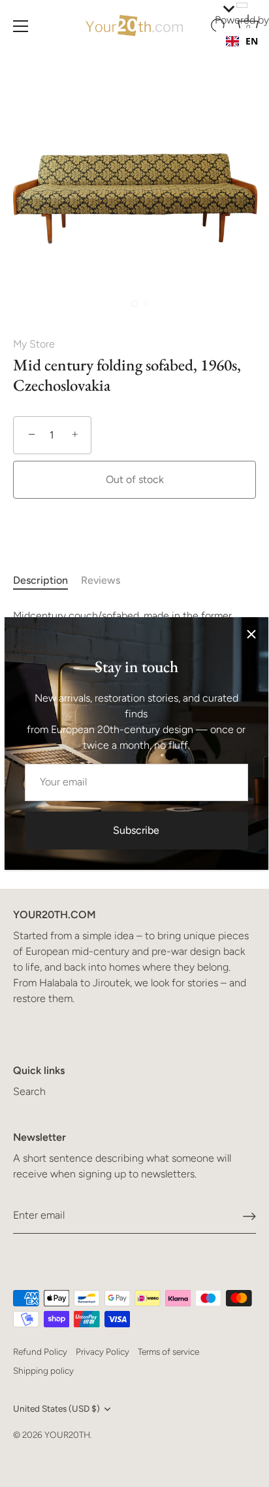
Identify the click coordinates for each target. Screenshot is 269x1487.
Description (40, 580)
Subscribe (136, 830)
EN (251, 41)
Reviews (100, 580)
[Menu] (21, 26)
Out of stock (135, 479)
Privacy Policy (102, 1351)
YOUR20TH (67, 1434)
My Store (34, 344)
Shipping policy (43, 1370)
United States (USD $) (56, 1408)
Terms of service (168, 1351)
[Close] (251, 634)
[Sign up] (249, 1216)
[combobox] (242, 41)
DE (251, 54)
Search (29, 1091)
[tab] (47, 580)
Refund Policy (40, 1351)
